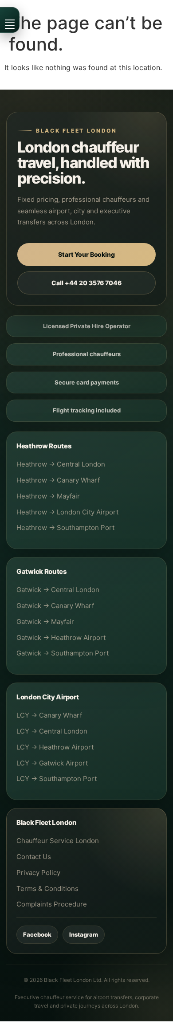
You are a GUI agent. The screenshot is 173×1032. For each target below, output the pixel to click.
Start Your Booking (86, 254)
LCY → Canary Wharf (49, 715)
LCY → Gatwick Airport (52, 763)
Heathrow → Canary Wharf (58, 480)
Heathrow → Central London (60, 464)
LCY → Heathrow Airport (55, 747)
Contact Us (33, 856)
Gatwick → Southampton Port (62, 653)
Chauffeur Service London (57, 840)
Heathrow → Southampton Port (65, 527)
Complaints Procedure (51, 904)
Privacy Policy (38, 872)
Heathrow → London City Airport (67, 512)
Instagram (83, 934)
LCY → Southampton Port (56, 778)
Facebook (37, 934)
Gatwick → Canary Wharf (55, 605)
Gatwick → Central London (57, 589)
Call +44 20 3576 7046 (86, 282)
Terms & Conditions (47, 888)
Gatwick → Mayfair (45, 621)
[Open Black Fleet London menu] (10, 20)
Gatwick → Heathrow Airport (61, 637)
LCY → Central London (51, 731)
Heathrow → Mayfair (48, 496)
